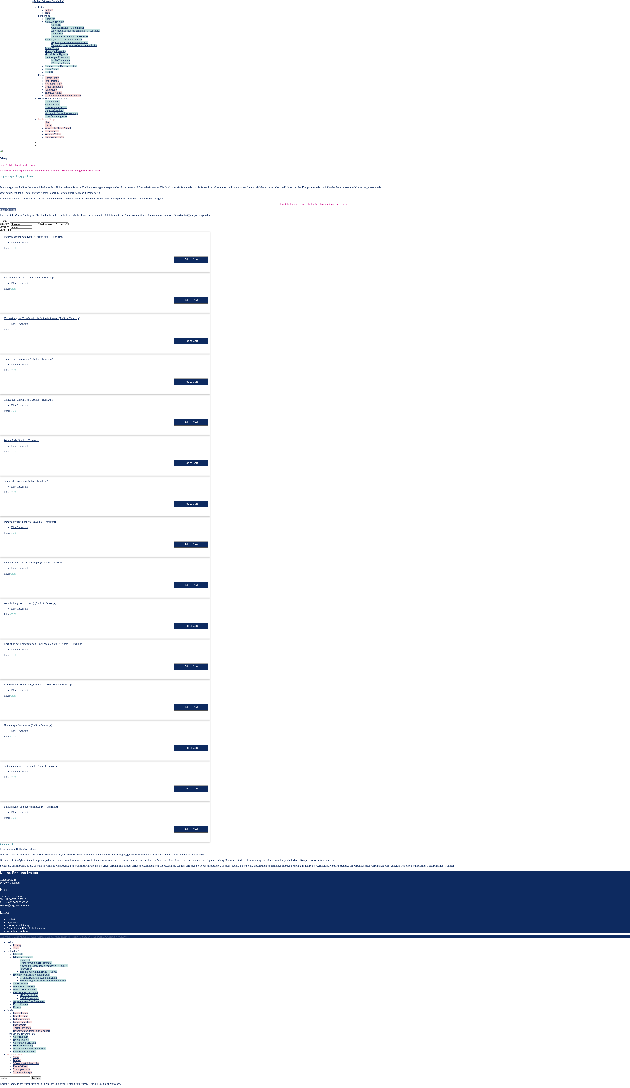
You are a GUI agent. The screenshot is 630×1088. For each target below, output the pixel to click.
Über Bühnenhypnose (56, 116)
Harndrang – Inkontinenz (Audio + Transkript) (28, 725)
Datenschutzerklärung (18, 925)
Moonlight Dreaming (55, 51)
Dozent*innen (52, 69)
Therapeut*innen (53, 92)
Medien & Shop (46, 119)
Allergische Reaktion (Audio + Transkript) (26, 481)
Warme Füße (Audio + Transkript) (21, 440)
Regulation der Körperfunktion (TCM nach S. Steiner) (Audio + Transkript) (43, 643)
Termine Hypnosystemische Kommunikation (74, 45)
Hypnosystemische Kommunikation (63, 39)
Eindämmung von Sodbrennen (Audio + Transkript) (31, 806)
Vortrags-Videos (53, 134)
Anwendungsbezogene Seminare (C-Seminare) (75, 30)
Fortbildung (44, 15)
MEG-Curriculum (60, 60)
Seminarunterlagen (54, 137)
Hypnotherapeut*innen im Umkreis (63, 95)
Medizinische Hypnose (56, 54)
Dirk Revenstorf (19, 242)
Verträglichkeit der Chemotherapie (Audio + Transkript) (33, 562)
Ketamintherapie (53, 83)
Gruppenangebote (54, 86)
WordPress (123, 936)
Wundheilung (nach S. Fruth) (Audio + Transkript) (30, 603)
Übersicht (50, 18)
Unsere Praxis (52, 77)
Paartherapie (51, 89)
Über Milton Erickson (56, 107)
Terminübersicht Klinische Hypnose (69, 36)
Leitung (49, 10)
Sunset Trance (52, 48)
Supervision (57, 33)
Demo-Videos (52, 131)
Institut (41, 7)
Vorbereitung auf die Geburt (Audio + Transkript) (29, 277)
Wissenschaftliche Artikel (58, 128)
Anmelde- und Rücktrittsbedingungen (26, 928)
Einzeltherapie (52, 80)
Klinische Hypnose (54, 21)
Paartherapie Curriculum (57, 57)
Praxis (41, 75)
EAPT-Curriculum (60, 63)
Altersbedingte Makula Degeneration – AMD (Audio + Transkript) (38, 684)
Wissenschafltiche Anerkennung (61, 113)
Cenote (83, 936)
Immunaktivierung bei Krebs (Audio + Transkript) (30, 521)
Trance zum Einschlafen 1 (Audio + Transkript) (28, 399)
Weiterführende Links (18, 931)
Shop (47, 122)
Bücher (48, 125)
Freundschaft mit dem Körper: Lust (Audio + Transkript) (33, 236)
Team (47, 12)
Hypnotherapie (52, 104)
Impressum (12, 922)
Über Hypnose (52, 101)
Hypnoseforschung (54, 110)
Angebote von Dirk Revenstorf (61, 66)
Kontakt (49, 72)
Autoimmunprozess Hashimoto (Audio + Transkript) (31, 766)
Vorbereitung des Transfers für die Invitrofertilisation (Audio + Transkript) (42, 318)
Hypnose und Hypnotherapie (53, 98)
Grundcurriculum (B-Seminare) (67, 27)
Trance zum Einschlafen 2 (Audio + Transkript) (28, 359)
